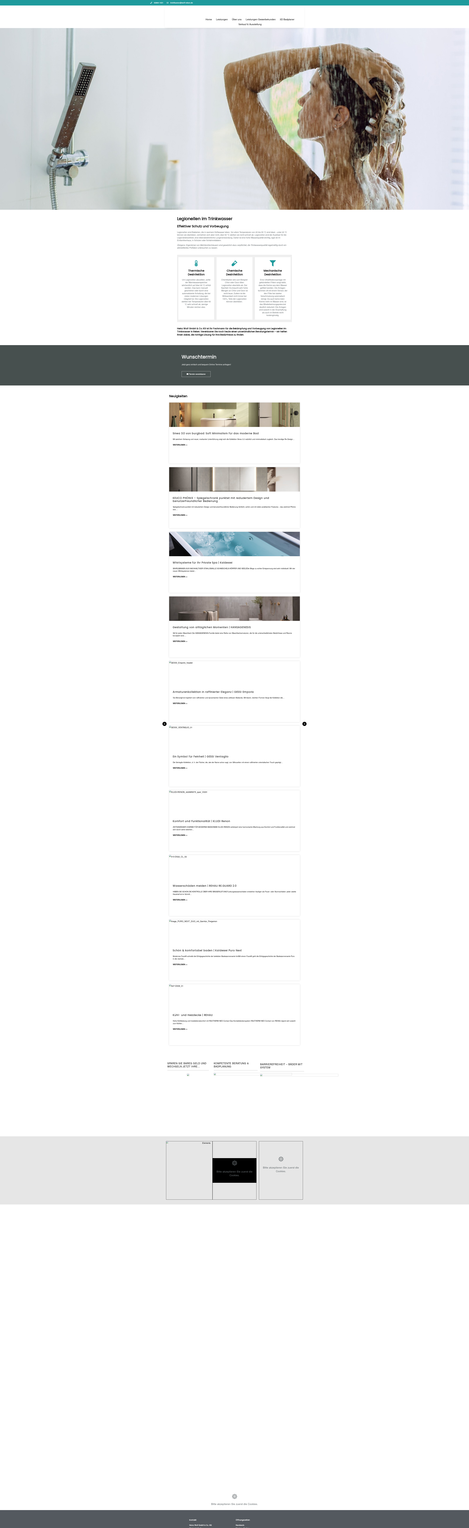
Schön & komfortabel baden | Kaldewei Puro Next (207, 950)
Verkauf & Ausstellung (250, 24)
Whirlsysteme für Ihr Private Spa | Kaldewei (202, 562)
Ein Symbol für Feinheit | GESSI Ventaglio (201, 756)
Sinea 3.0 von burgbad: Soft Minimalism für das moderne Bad (216, 433)
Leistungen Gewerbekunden (261, 19)
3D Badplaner (287, 19)
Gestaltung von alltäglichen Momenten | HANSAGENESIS (212, 627)
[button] (196, 374)
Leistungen (222, 19)
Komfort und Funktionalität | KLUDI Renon (201, 821)
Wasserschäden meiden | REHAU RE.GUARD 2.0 (205, 886)
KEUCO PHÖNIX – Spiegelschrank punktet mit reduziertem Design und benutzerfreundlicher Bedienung (221, 499)
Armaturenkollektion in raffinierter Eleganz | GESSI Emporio (213, 692)
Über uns (237, 19)
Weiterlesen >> (180, 445)
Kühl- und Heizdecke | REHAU (193, 1015)
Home (209, 19)
